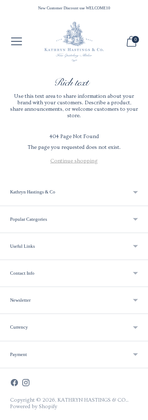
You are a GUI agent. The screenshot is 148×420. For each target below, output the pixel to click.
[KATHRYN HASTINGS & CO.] (74, 41)
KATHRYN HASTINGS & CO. (92, 400)
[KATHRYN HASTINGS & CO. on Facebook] (14, 383)
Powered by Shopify (33, 406)
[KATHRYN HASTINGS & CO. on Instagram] (26, 383)
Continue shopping (74, 161)
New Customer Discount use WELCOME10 (74, 8)
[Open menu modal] (16, 41)
